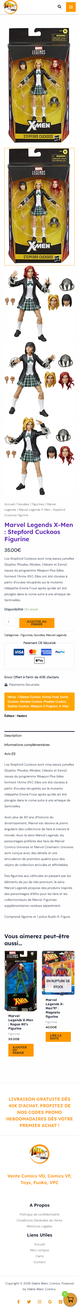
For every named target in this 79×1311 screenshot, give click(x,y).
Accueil (9, 504)
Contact (40, 1262)
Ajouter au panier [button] (20, 1050)
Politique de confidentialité (39, 1214)
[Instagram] (39, 1302)
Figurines (38, 504)
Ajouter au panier (37, 623)
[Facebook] (18, 1302)
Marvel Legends (56, 635)
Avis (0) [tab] (9, 754)
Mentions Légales (39, 1226)
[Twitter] (29, 1302)
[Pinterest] (61, 1302)
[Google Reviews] (50, 1302)
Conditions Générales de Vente (39, 1220)
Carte (40, 1256)
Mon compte (39, 1250)
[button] (60, 7)
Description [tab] (13, 736)
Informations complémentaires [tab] (27, 745)
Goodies (23, 504)
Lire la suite (56, 1037)
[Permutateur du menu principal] (71, 7)
